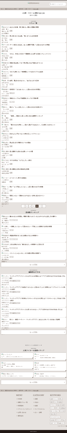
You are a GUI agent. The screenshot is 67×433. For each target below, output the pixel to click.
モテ (56, 402)
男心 (61, 399)
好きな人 (12, 93)
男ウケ (57, 408)
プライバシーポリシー (25, 409)
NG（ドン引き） (54, 411)
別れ (64, 420)
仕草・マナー (54, 423)
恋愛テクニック (54, 399)
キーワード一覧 (62, 426)
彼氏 (59, 405)
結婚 (36, 405)
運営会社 (20, 416)
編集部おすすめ (16, 280)
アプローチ (53, 405)
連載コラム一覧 (23, 402)
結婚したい (61, 423)
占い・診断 (38, 412)
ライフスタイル (13, 220)
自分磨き (53, 420)
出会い (37, 402)
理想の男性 (53, 414)
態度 (52, 402)
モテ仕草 (62, 411)
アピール (59, 420)
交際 (63, 405)
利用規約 (20, 405)
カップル (12, 102)
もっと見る (33, 264)
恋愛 (11, 30)
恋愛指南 (63, 408)
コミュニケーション (55, 417)
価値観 (60, 402)
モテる (11, 84)
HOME (20, 399)
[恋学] (33, 2)
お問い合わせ (22, 412)
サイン (52, 408)
